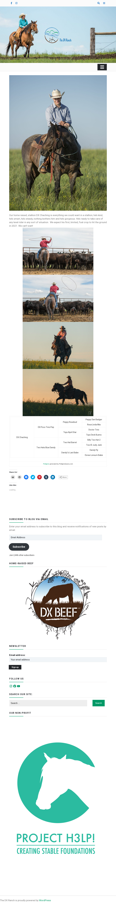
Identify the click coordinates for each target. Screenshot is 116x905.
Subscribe (19, 546)
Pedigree (46, 464)
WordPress (45, 900)
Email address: (17, 655)
